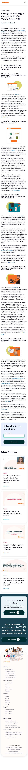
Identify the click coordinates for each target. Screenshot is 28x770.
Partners (7, 704)
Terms (16, 747)
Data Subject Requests (14, 751)
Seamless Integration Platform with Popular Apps (13, 735)
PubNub (17, 94)
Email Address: (7, 433)
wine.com (7, 401)
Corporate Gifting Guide (10, 721)
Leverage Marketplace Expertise (12, 738)
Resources (7, 691)
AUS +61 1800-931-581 (10, 677)
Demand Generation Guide (11, 740)
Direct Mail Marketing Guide (11, 723)
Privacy (8, 747)
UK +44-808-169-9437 (10, 675)
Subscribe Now (14, 442)
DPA (12, 747)
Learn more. (4, 117)
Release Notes (8, 711)
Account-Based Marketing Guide (12, 727)
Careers (7, 698)
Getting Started (8, 682)
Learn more (16, 190)
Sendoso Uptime (9, 713)
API (5, 716)
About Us (7, 696)
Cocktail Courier (5, 383)
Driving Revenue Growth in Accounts (13, 732)
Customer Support (9, 709)
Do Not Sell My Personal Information (14, 753)
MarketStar (15, 287)
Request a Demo (9, 669)
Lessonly (12, 150)
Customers (7, 702)
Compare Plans (8, 689)
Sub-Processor (11, 749)
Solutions (7, 687)
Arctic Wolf (20, 216)
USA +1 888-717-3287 (10, 671)
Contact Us (7, 700)
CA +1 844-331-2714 (9, 673)
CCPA (20, 747)
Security (18, 749)
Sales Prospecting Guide (11, 725)
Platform (7, 685)
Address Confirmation (7, 250)
